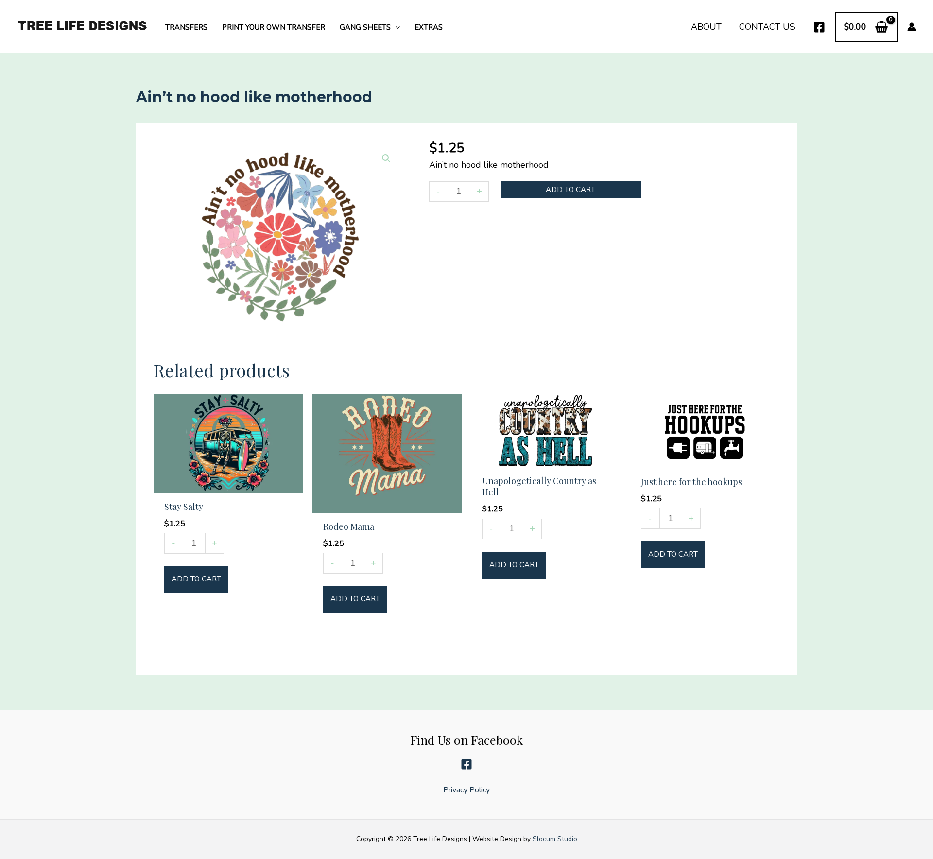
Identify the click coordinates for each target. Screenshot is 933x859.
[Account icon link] (911, 26)
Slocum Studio (555, 839)
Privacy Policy (466, 790)
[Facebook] (819, 27)
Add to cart (570, 189)
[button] (395, 27)
